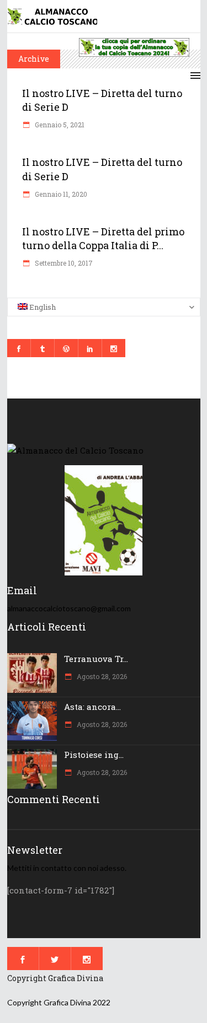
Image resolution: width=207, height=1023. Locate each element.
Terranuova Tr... (96, 658)
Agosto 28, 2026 (101, 676)
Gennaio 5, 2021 (58, 124)
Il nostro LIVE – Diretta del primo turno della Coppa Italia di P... (103, 238)
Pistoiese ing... (94, 754)
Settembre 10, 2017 (63, 263)
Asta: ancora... (92, 706)
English (42, 307)
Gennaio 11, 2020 (60, 194)
